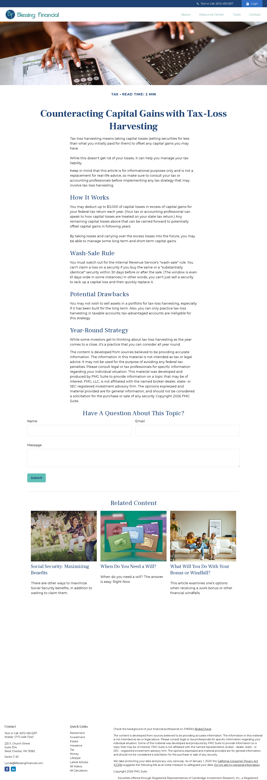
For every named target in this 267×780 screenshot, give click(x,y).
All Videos (76, 766)
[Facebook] (7, 769)
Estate (74, 741)
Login (254, 3)
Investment (77, 737)
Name (32, 421)
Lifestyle (75, 758)
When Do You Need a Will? (128, 566)
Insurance (76, 745)
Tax (72, 749)
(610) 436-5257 (28, 733)
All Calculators (78, 770)
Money (74, 754)
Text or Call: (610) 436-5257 (217, 3)
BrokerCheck (203, 729)
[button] (186, 14)
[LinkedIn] (13, 769)
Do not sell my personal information (237, 765)
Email (140, 421)
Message (34, 445)
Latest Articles (79, 762)
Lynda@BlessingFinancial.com (24, 763)
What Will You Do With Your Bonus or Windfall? (199, 569)
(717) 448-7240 (24, 737)
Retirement (77, 733)
